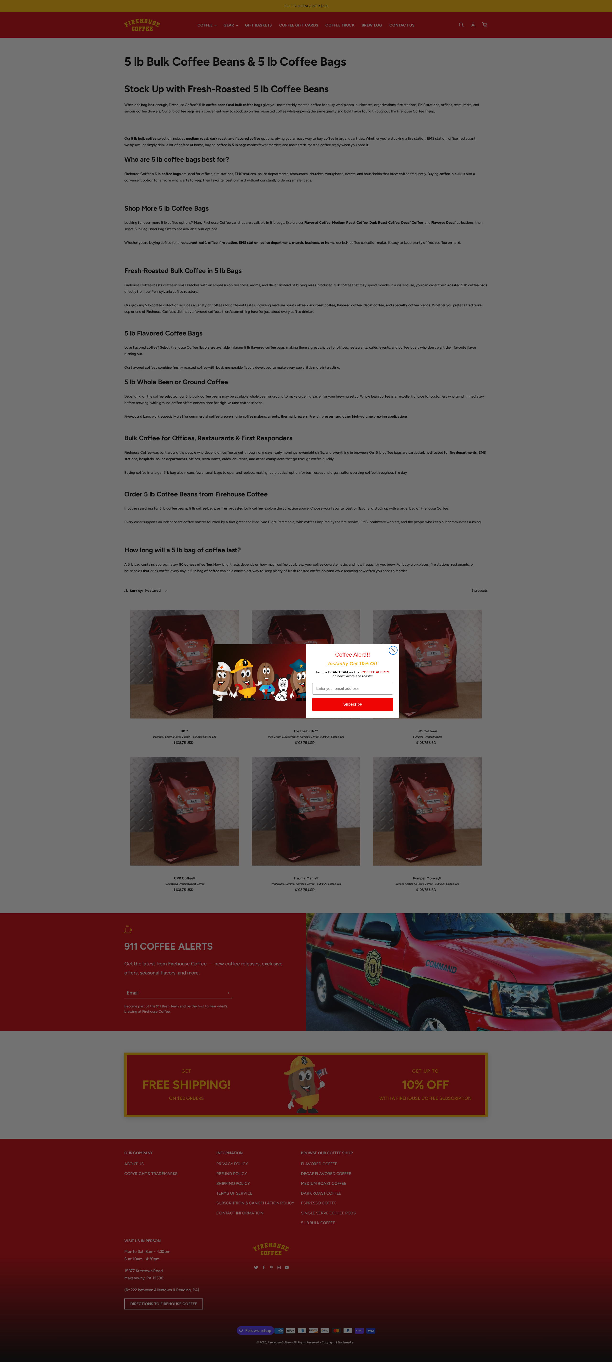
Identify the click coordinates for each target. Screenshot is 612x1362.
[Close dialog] (393, 650)
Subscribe (352, 704)
